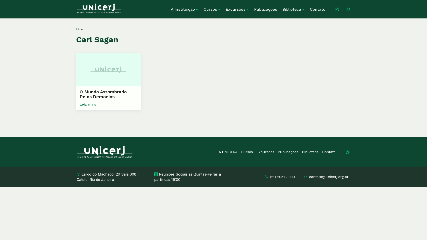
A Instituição (183, 9)
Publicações (265, 9)
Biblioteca (291, 9)
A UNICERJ (228, 152)
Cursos (210, 9)
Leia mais (88, 104)
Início (79, 29)
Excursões (236, 9)
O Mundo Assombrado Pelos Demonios (103, 94)
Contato (317, 9)
